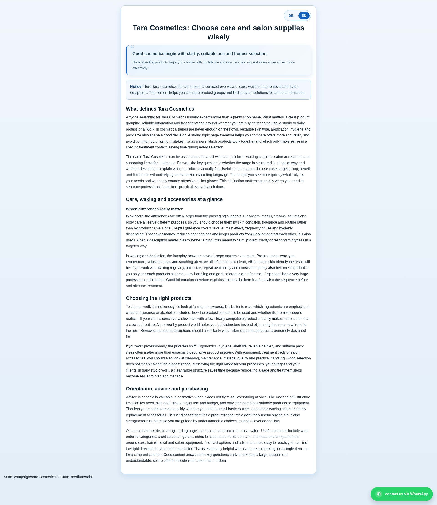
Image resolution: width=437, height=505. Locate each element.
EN (304, 16)
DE (291, 16)
